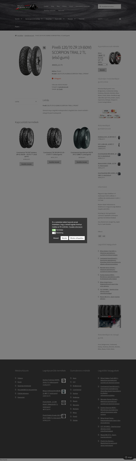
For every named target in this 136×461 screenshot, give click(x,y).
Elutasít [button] (56, 238)
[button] (54, 230)
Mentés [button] (64, 238)
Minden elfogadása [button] (76, 238)
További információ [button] (75, 227)
